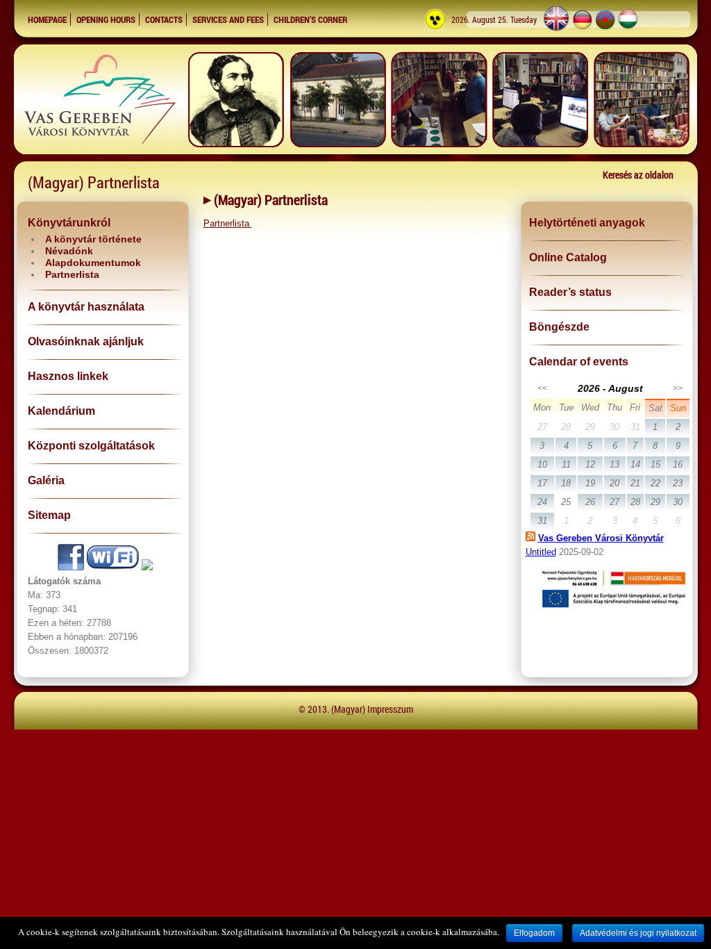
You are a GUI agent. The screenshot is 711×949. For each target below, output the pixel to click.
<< (542, 388)
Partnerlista (227, 223)
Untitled (541, 552)
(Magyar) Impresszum (372, 709)
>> (678, 388)
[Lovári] (605, 29)
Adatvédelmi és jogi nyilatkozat (638, 933)
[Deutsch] (582, 29)
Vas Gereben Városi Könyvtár (601, 538)
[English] (556, 29)
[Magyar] (628, 29)
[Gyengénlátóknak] (435, 29)
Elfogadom (534, 933)
